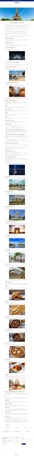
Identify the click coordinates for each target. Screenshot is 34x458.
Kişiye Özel (9, 4)
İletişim (16, 443)
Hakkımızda (31, 4)
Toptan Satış (25, 4)
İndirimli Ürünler (21, 4)
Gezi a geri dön (17, 427)
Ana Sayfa (2, 4)
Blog (28, 4)
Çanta (12, 4)
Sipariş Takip (17, 6)
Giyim (18, 4)
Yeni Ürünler (6, 4)
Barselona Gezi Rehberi (15, 421)
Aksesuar (15, 4)
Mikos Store (5, 449)
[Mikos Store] (17, 2)
